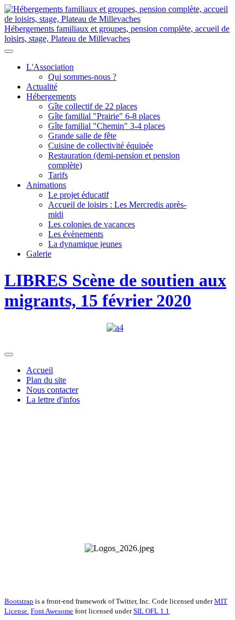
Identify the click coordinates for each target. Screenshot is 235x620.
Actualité (41, 86)
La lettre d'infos (53, 399)
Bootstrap (18, 601)
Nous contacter (52, 389)
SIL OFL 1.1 (151, 611)
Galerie (38, 253)
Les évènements (75, 234)
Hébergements (51, 96)
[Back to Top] (8, 354)
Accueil (39, 370)
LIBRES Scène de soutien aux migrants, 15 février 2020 (115, 290)
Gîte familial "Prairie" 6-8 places (104, 116)
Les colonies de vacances (91, 224)
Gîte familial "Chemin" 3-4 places (106, 126)
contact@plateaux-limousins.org (168, 582)
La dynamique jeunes (85, 244)
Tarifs (58, 175)
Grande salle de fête (82, 135)
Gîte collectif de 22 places (92, 106)
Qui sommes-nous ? (82, 76)
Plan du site (46, 380)
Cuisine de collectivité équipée (100, 145)
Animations (46, 185)
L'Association (50, 67)
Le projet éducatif (78, 194)
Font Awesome (52, 611)
